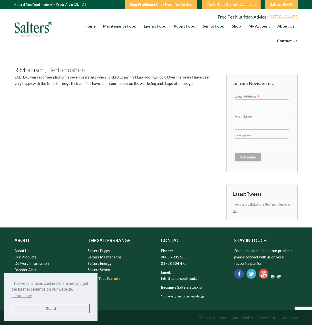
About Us (21, 250)
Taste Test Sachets (104, 278)
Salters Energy (100, 263)
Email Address (247, 96)
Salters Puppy (99, 250)
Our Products (25, 257)
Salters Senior (99, 269)
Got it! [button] (51, 308)
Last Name (243, 136)
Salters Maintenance (104, 257)
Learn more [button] (22, 296)
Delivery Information (31, 263)
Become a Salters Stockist (182, 287)
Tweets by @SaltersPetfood (255, 204)
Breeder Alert (25, 269)
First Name (243, 116)
